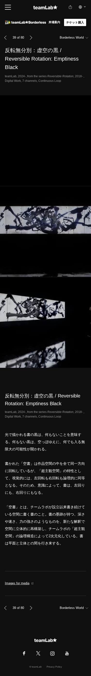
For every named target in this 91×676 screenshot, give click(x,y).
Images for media (17, 583)
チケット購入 (75, 22)
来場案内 (54, 22)
